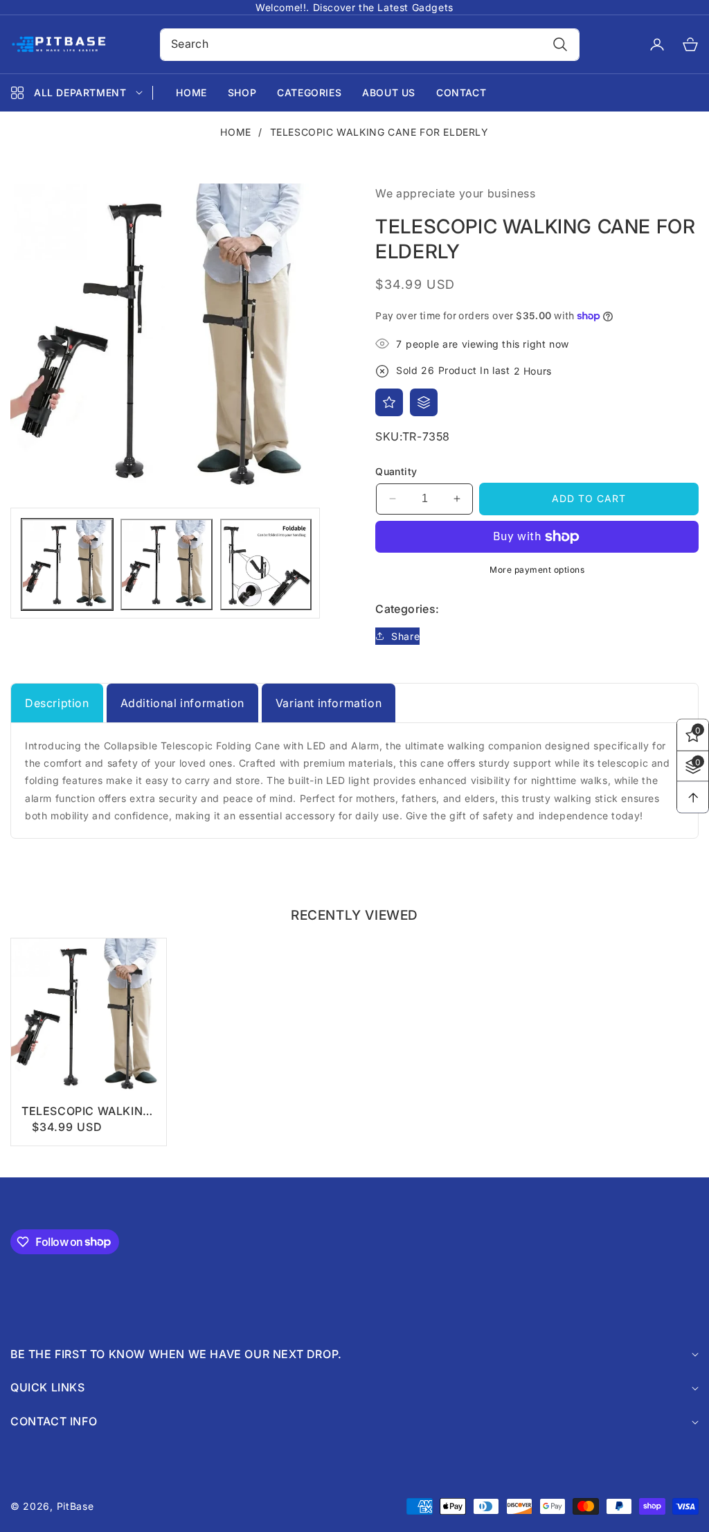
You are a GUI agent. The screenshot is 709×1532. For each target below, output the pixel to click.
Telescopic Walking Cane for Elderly (86, 1111)
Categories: (407, 609)
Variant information (329, 703)
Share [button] (405, 636)
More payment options (537, 569)
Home (235, 132)
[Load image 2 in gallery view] (166, 564)
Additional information (182, 703)
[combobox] (370, 44)
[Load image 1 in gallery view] (67, 564)
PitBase (75, 1506)
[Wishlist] (389, 402)
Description (57, 703)
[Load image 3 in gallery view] (266, 564)
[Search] (560, 44)
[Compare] (424, 402)
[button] (682, 44)
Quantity (396, 471)
